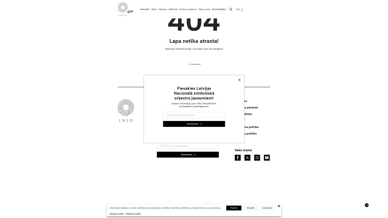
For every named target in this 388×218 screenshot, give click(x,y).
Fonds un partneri (188, 9)
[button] (278, 205)
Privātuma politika (133, 214)
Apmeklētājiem (219, 9)
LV (242, 9)
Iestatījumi (267, 208)
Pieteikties (187, 154)
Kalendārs (145, 9)
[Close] (239, 80)
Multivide (173, 9)
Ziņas (154, 9)
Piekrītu (233, 208)
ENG (238, 9)
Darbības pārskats (246, 107)
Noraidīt (250, 208)
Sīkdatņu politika (117, 214)
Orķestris (162, 9)
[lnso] (125, 9)
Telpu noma (204, 9)
